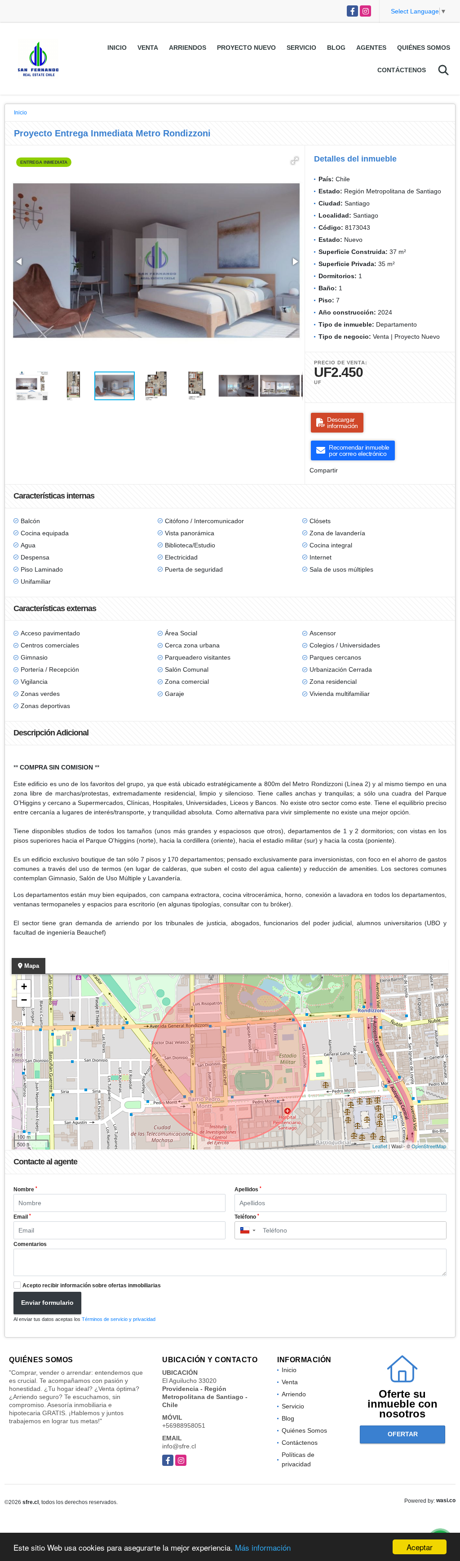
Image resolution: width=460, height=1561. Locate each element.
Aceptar (420, 1546)
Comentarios (30, 1244)
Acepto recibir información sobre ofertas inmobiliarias (91, 1285)
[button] (295, 160)
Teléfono (246, 1216)
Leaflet (379, 1146)
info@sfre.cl (179, 1446)
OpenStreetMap (428, 1146)
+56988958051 (183, 1425)
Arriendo (294, 1394)
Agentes (371, 47)
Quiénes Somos (423, 47)
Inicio (117, 47)
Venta (147, 47)
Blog (336, 47)
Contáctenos (401, 70)
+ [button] (24, 986)
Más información (263, 1547)
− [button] (24, 1000)
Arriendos (187, 47)
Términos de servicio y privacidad (118, 1319)
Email (22, 1216)
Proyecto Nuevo (246, 47)
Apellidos (247, 1189)
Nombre (25, 1189)
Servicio (301, 47)
